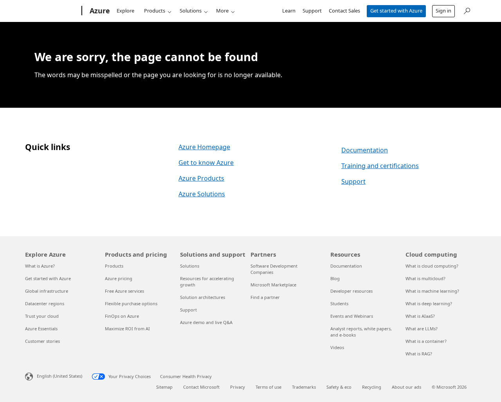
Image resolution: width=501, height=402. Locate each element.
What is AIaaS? (420, 316)
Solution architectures (202, 297)
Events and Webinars (351, 316)
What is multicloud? (425, 278)
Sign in (443, 10)
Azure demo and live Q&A (206, 322)
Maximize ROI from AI (127, 328)
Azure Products (201, 178)
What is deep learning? (428, 303)
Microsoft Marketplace (273, 285)
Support (312, 10)
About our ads (406, 387)
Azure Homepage (204, 147)
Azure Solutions (201, 194)
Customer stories (42, 341)
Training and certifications (380, 165)
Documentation (364, 150)
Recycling (371, 387)
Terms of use (268, 387)
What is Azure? (40, 266)
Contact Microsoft (201, 387)
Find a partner (265, 297)
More (222, 10)
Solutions (191, 10)
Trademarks (304, 387)
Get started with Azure (396, 10)
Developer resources (351, 291)
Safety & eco (338, 387)
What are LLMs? (421, 328)
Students (339, 303)
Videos (337, 347)
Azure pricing (118, 278)
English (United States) (59, 376)
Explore (125, 10)
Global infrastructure (46, 291)
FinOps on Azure (122, 316)
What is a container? (426, 341)
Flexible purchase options (131, 303)
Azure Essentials (41, 328)
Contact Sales (344, 10)
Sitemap (164, 387)
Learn (289, 10)
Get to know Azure (206, 162)
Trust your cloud (42, 316)
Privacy (237, 387)
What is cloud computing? (431, 266)
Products (154, 10)
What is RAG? (418, 354)
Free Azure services (124, 291)
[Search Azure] (467, 10)
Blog (335, 278)
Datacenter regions (44, 303)
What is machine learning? (432, 291)
